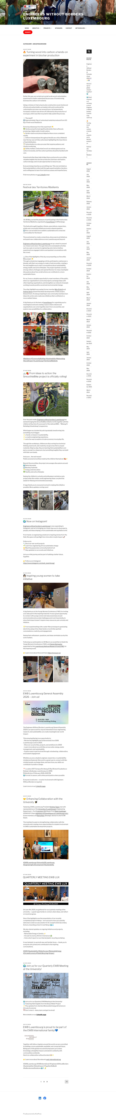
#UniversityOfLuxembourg (45, 862)
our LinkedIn (41, 175)
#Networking (60, 358)
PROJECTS (47, 28)
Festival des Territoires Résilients (41, 187)
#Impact (51, 953)
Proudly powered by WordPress (32, 1114)
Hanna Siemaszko (56, 644)
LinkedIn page (40, 786)
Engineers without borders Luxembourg (36, 244)
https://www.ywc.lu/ (54, 653)
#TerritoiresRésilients (50, 361)
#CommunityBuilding (38, 358)
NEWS (27, 28)
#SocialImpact (28, 361)
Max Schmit (59, 289)
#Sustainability (51, 358)
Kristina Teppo (55, 807)
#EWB (25, 951)
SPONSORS (58, 28)
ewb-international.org (53, 1059)
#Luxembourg (38, 361)
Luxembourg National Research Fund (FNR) (49, 646)
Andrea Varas (27, 291)
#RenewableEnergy (54, 951)
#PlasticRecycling (42, 953)
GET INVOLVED (80, 28)
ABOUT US (35, 28)
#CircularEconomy (29, 953)
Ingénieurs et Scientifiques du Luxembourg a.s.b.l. (51, 813)
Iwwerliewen (50, 222)
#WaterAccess (43, 951)
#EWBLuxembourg (29, 862)
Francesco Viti (41, 811)
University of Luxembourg (47, 809)
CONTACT (69, 28)
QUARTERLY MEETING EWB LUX (41, 877)
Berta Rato (40, 815)
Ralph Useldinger (60, 811)
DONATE (28, 32)
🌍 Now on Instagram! (35, 521)
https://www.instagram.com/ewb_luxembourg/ (39, 563)
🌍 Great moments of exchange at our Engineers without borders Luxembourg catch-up (89, 107)
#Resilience (27, 358)
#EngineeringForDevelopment (33, 865)
